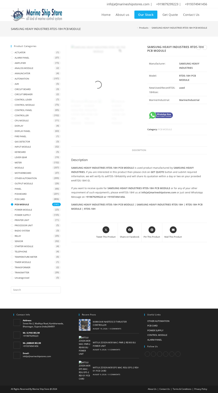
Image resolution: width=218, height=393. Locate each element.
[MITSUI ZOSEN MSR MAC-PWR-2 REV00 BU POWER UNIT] (84, 346)
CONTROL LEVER (23, 99)
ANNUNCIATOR (22, 73)
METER (18, 162)
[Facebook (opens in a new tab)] (16, 4)
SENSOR (19, 241)
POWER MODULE (23, 209)
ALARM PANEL (22, 57)
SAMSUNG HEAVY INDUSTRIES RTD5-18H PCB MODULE (179, 27)
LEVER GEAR (21, 157)
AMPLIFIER (20, 63)
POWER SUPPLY (23, 214)
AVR (17, 83)
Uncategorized (22, 277)
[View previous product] (198, 47)
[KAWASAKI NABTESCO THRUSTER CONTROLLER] (84, 325)
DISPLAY (19, 125)
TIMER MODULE (23, 262)
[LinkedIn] (165, 354)
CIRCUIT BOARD (23, 89)
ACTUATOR (20, 52)
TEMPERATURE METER (26, 256)
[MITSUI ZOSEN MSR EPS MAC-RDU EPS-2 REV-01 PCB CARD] (84, 370)
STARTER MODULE (24, 246)
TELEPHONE (21, 251)
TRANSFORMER (22, 267)
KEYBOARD (20, 152)
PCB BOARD (21, 193)
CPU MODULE (22, 120)
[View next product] (204, 47)
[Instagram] (159, 354)
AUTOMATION (22, 78)
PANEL (18, 188)
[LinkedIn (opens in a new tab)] (30, 4)
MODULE (19, 167)
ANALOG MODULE (24, 68)
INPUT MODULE (23, 146)
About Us (152, 389)
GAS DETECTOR (22, 141)
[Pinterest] (171, 354)
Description (139, 150)
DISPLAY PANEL (22, 131)
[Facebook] (153, 354)
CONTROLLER (22, 115)
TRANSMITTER (22, 272)
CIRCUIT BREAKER (24, 94)
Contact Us (164, 389)
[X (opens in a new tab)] (12, 4)
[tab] (139, 150)
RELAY (18, 235)
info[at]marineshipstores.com (37, 356)
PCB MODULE (165, 129)
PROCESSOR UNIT (24, 225)
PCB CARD (20, 199)
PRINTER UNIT (22, 220)
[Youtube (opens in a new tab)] (34, 4)
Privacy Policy (200, 389)
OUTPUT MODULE (24, 183)
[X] (147, 354)
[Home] (135, 27)
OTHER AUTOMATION (26, 178)
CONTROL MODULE (25, 104)
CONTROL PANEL (23, 110)
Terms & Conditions (182, 389)
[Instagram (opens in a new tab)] (25, 4)
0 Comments (115, 328)
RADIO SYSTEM (22, 230)
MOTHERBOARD (23, 172)
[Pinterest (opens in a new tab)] (21, 4)
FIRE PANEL (20, 136)
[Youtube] (178, 354)
